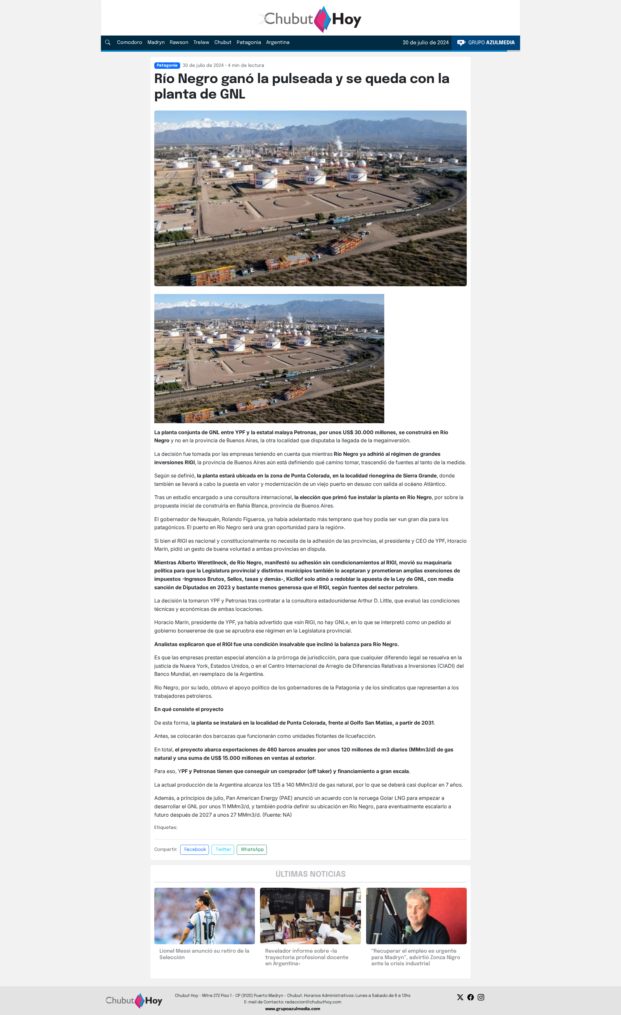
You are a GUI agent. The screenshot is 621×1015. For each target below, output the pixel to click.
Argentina (277, 42)
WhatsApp (252, 849)
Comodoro (129, 42)
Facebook (195, 849)
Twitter (223, 849)
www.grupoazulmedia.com (292, 1009)
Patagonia (249, 42)
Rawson (179, 42)
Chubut (223, 42)
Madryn (156, 42)
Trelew (201, 42)
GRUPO (491, 43)
